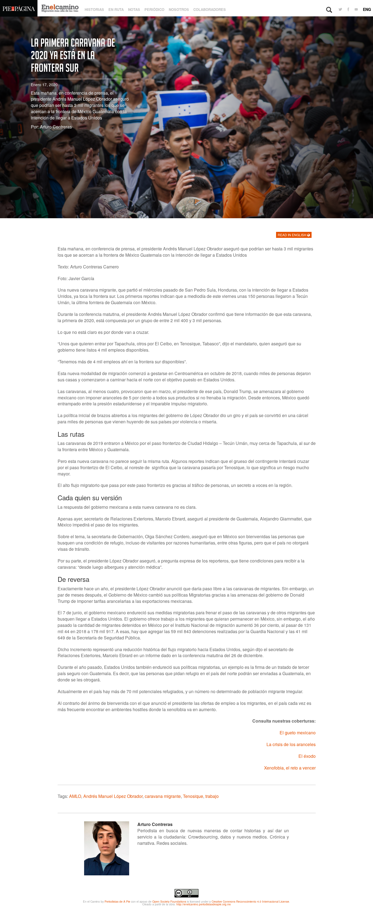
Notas (134, 9)
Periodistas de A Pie (117, 901)
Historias (94, 9)
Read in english (292, 234)
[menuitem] (340, 9)
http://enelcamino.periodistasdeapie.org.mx (203, 904)
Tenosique (193, 796)
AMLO (75, 796)
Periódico (154, 9)
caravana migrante (163, 796)
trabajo (212, 796)
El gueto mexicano (298, 732)
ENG (367, 9)
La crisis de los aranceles (291, 744)
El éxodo (307, 756)
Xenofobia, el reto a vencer (290, 768)
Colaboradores (209, 9)
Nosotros (179, 9)
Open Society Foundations (169, 901)
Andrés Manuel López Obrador (113, 796)
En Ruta (116, 9)
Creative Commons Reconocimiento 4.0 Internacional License (250, 901)
